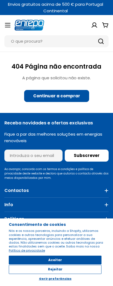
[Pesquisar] (101, 41)
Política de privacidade (27, 250)
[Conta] (94, 25)
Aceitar (55, 260)
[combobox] (56, 41)
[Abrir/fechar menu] (7, 25)
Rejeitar (55, 269)
